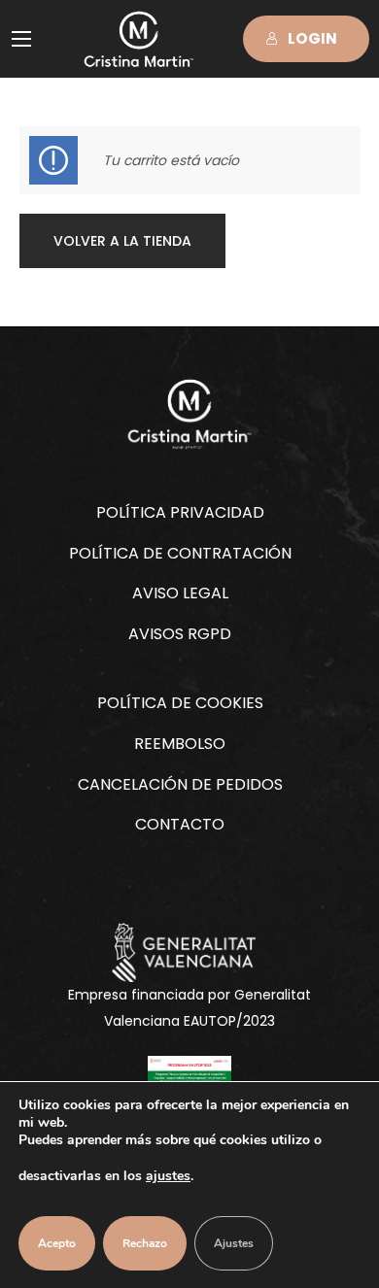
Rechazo (144, 1243)
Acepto (57, 1243)
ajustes (168, 1176)
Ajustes (234, 1243)
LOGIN (312, 38)
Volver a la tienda (122, 241)
